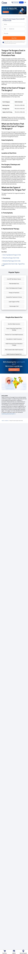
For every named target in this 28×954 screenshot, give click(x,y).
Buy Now (21, 2)
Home (3, 420)
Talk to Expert (13, 369)
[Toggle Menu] (25, 2)
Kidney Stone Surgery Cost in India (11, 258)
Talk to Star (16, 2)
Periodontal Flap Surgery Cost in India (11, 261)
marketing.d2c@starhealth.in (8, 414)
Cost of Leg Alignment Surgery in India (12, 255)
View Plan (14, 38)
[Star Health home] (4, 2)
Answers (6, 420)
